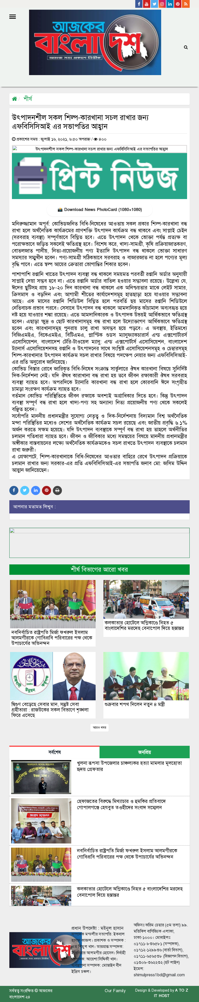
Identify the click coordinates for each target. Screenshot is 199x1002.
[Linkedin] (170, 4)
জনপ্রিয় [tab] (144, 752)
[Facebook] (139, 4)
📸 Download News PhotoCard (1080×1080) (100, 210)
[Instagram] (162, 4)
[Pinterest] (178, 4)
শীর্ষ (28, 98)
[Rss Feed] (186, 4)
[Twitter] (155, 4)
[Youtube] (147, 4)
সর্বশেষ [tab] (54, 752)
